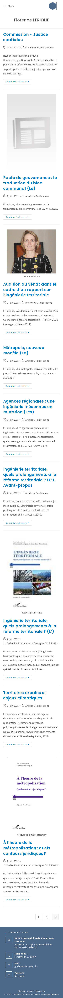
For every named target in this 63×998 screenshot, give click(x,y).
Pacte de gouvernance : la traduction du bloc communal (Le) (30, 183)
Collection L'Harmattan (19, 643)
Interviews (31, 302)
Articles (29, 196)
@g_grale (19, 976)
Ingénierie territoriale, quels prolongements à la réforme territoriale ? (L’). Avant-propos (29, 477)
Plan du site (40, 991)
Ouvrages (39, 643)
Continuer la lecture (19, 81)
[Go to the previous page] (38, 917)
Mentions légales (25, 991)
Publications (42, 196)
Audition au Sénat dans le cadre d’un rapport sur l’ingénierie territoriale (30, 290)
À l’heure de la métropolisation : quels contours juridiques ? (26, 848)
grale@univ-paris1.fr (26, 966)
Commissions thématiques (39, 47)
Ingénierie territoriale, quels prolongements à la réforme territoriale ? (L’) (29, 626)
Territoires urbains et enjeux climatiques (24, 695)
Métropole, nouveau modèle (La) (23, 350)
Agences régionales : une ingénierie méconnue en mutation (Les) (29, 407)
